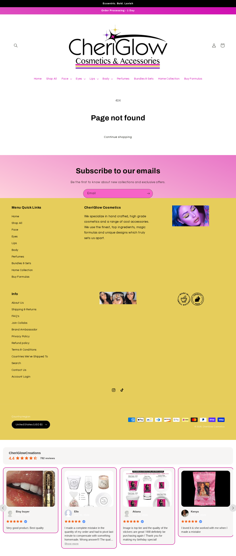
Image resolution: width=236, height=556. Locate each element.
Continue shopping (118, 136)
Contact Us (19, 370)
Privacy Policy (21, 336)
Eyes (15, 236)
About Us (18, 302)
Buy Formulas (21, 276)
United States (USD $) (29, 424)
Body (15, 250)
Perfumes (18, 256)
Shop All (17, 223)
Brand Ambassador (24, 329)
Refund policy (21, 343)
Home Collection (22, 270)
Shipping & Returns (24, 309)
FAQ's (15, 316)
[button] (16, 45)
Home (15, 216)
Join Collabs (20, 323)
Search (16, 363)
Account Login (21, 376)
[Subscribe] (148, 193)
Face (15, 229)
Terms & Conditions (24, 349)
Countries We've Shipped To (30, 356)
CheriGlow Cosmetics (214, 427)
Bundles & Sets (21, 263)
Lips (14, 243)
